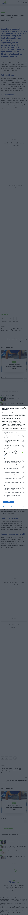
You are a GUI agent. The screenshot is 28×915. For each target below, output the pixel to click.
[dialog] (14, 457)
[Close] (25, 408)
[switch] (23, 436)
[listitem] (14, 433)
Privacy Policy (22, 506)
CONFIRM (8, 501)
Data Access (14, 506)
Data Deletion (6, 506)
